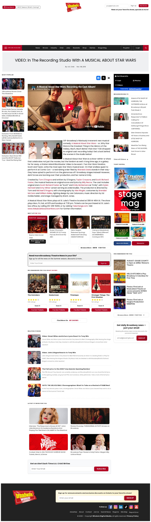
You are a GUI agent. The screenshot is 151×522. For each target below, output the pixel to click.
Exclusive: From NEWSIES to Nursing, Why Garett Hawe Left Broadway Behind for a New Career (12, 131)
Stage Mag (102, 48)
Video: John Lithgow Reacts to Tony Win (59, 352)
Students (76, 48)
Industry (54, 48)
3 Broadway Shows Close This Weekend (11, 87)
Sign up (141, 338)
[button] (146, 48)
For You (37, 213)
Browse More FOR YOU (93, 248)
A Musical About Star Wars (84, 143)
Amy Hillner (45, 187)
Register (126, 48)
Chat (61, 48)
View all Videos (120, 159)
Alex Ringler (80, 190)
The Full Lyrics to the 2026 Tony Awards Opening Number (66, 369)
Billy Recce (87, 182)
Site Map (124, 512)
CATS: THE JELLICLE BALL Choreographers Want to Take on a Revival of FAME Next (76, 385)
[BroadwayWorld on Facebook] (110, 507)
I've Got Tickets (37, 310)
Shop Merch (10, 7)
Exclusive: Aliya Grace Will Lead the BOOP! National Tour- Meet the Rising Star (11, 152)
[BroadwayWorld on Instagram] (115, 507)
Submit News (106, 512)
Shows (45, 48)
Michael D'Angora (44, 190)
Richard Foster (52, 185)
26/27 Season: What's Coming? (28, 7)
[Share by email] (109, 78)
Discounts (140, 243)
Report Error (133, 512)
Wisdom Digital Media (102, 516)
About (81, 512)
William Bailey (46, 193)
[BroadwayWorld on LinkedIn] (121, 507)
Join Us (96, 512)
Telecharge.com (80, 206)
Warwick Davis (84, 169)
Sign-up (133, 6)
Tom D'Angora (45, 179)
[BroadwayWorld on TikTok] (126, 507)
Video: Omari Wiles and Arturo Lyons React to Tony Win (65, 336)
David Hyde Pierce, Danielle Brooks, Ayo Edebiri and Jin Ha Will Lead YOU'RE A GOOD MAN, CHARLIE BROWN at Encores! (12, 108)
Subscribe (101, 469)
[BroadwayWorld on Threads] (131, 507)
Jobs (68, 48)
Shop (85, 48)
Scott (98, 179)
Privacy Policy (132, 516)
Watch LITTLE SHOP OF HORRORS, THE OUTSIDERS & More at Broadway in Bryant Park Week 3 (139, 104)
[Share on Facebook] (98, 78)
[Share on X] (103, 78)
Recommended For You (123, 254)
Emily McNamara (81, 185)
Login (138, 48)
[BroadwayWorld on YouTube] (136, 507)
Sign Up (130, 498)
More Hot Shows (122, 243)
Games (92, 48)
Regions (116, 512)
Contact (89, 512)
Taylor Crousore (83, 179)
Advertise (73, 512)
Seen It (37, 306)
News (38, 48)
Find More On (67, 320)
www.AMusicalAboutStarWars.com (44, 208)
